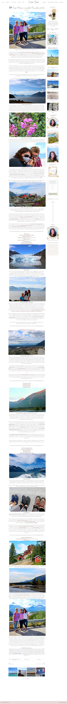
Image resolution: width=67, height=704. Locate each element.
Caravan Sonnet (33, 2)
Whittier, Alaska (26, 233)
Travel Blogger (17, 659)
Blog (23, 2)
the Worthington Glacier (22, 368)
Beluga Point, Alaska (27, 238)
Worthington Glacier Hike (27, 385)
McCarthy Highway (27, 540)
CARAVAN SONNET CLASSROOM (52, 2)
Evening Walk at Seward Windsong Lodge (26, 243)
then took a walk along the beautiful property (19, 226)
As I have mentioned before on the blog (15, 513)
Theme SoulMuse (62, 702)
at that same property (22, 426)
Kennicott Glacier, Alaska (27, 383)
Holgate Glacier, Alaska (26, 384)
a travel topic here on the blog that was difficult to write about (29, 52)
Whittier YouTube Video (26, 236)
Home (3, 2)
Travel (13, 659)
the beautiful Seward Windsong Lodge (37, 223)
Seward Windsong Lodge (26, 241)
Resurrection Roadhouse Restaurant (26, 242)
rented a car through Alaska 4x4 (24, 526)
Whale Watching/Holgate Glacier (27, 537)
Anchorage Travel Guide (21, 237)
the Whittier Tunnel (28, 216)
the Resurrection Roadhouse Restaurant (26, 225)
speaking (44, 2)
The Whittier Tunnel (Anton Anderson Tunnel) (26, 235)
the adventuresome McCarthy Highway (31, 522)
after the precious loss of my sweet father (22, 594)
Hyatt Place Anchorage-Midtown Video (27, 449)
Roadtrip (10, 659)
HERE (21, 54)
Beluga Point (37, 218)
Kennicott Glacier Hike (25, 374)
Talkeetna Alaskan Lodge (27, 450)
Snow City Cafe (22, 217)
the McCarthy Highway (22, 527)
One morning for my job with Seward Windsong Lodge (17, 434)
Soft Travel (13, 2)
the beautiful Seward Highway (13, 218)
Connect (7, 2)
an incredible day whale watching (22, 520)
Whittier (21, 216)
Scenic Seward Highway (21, 240)
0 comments (39, 659)
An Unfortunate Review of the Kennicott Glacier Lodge (26, 329)
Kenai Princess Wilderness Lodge (30, 521)
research (61, 2)
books (19, 2)
